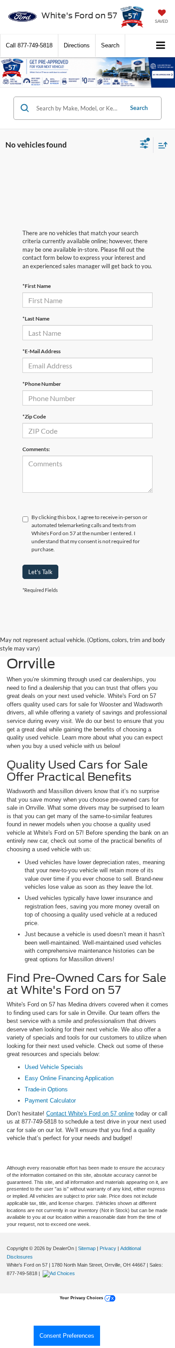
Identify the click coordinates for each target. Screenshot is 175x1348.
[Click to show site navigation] (161, 45)
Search (139, 107)
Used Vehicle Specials (54, 1067)
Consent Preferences (66, 1335)
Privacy (108, 1248)
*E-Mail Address (41, 351)
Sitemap (87, 1248)
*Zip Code (34, 416)
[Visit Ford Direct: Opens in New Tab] (60, 1273)
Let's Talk (40, 571)
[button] (29, 45)
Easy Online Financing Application (69, 1078)
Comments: (36, 449)
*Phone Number (41, 383)
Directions (77, 45)
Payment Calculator (50, 1100)
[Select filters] (144, 145)
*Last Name (35, 318)
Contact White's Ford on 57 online (90, 1113)
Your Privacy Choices (82, 1298)
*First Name (36, 286)
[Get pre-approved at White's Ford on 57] (87, 72)
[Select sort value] (160, 145)
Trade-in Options (46, 1089)
